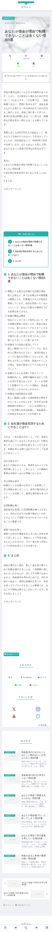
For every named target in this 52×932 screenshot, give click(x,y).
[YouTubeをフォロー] (14, 716)
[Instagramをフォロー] (38, 709)
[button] (34, 64)
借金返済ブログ (12, 654)
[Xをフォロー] (14, 709)
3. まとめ (17, 261)
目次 (24, 234)
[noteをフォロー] (38, 716)
